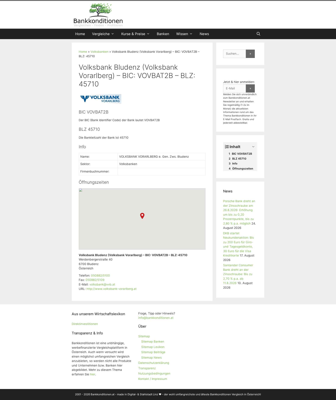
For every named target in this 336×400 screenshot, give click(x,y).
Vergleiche (101, 34)
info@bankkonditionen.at (155, 318)
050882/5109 (95, 280)
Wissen (182, 34)
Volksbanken (99, 51)
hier (92, 374)
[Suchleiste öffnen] (258, 34)
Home (80, 34)
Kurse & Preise (133, 34)
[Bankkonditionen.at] (98, 14)
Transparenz (147, 368)
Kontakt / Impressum (152, 379)
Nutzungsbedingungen (154, 373)
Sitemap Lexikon (152, 347)
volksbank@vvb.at (102, 284)
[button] (142, 216)
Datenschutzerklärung (153, 363)
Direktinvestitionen (85, 324)
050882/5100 (100, 275)
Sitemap (144, 336)
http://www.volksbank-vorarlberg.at (111, 289)
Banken (163, 34)
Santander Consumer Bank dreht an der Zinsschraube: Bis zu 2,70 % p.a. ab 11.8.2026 (238, 274)
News (204, 34)
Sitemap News (151, 357)
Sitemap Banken (152, 341)
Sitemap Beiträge (153, 352)
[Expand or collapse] (253, 147)
